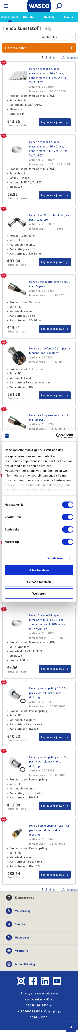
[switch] (67, 517)
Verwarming (23, 911)
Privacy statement (32, 993)
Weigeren (39, 593)
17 (63, 57)
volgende (72, 57)
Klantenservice (24, 897)
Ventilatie (21, 950)
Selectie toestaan (39, 581)
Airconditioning (25, 964)
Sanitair (20, 924)
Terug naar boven (71, 1026)
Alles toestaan (39, 570)
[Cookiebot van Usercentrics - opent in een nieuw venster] (56, 435)
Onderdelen (22, 937)
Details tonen (56, 558)
